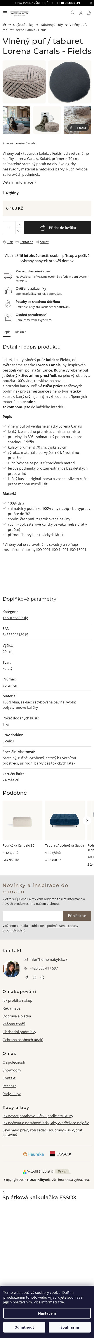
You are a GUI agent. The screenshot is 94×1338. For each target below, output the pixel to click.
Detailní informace (18, 182)
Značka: (19, 143)
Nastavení (47, 1313)
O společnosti (14, 1062)
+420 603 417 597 (44, 968)
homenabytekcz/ (34, 977)
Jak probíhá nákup (17, 1000)
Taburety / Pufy (15, 618)
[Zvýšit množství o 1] (18, 224)
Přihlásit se (77, 915)
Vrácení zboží (14, 1024)
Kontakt (9, 1078)
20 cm (7, 651)
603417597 (42, 977)
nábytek (27, 977)
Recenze (9, 1086)
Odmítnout (24, 1327)
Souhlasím (70, 1327)
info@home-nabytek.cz (48, 959)
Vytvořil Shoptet (38, 1171)
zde (61, 1302)
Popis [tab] (6, 332)
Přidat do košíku (62, 227)
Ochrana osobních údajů (23, 1039)
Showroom (12, 1070)
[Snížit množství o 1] (18, 231)
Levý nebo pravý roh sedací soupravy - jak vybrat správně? (42, 1132)
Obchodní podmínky (19, 1031)
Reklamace (11, 1008)
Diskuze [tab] (20, 332)
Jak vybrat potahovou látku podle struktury (38, 1116)
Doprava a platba (17, 1016)
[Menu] (5, 12)
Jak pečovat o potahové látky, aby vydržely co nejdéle (46, 1123)
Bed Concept (70, 3)
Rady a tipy (12, 1093)
